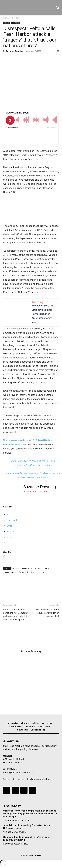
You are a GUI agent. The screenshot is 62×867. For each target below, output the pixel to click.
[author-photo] (31, 646)
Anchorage (27, 568)
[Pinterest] (21, 58)
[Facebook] (6, 58)
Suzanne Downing (14, 51)
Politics (15, 17)
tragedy (40, 572)
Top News (15, 23)
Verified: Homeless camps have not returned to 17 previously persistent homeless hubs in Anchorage (30, 813)
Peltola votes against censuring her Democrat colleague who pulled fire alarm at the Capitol (16, 614)
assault (38, 568)
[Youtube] (32, 790)
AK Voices (8, 844)
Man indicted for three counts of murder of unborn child (47, 613)
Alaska (16, 568)
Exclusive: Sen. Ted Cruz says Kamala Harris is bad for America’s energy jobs (42, 314)
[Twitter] (13, 58)
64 (58, 51)
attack (48, 568)
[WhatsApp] (28, 58)
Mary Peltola (10, 572)
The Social (8, 820)
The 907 (7, 832)
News (21, 572)
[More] (35, 58)
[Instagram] (15, 790)
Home (6, 17)
